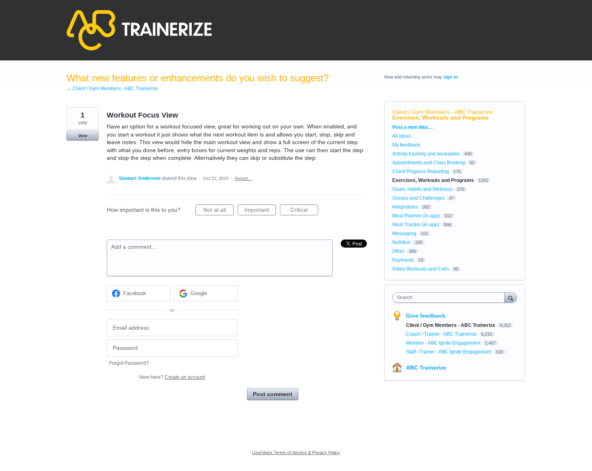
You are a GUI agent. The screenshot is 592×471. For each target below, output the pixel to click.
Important (260, 211)
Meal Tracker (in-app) (415, 224)
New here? (172, 377)
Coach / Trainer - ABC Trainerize (442, 334)
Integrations (405, 207)
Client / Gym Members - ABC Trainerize (442, 112)
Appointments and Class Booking (428, 162)
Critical (304, 211)
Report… (244, 178)
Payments (403, 260)
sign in (450, 76)
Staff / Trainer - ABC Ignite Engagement (449, 352)
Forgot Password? (129, 363)
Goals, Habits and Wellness (422, 189)
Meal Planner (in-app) (416, 216)
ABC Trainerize (426, 367)
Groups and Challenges (418, 198)
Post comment (272, 394)
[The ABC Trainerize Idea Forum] (139, 30)
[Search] (510, 297)
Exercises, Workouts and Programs (440, 117)
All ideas (401, 136)
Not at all (218, 211)
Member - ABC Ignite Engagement (444, 343)
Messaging (404, 233)
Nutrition (401, 242)
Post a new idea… (412, 127)
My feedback (406, 145)
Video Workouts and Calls (420, 269)
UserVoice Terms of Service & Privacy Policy (296, 452)
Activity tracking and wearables (426, 154)
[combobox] (450, 297)
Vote (82, 135)
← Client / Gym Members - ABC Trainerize (112, 88)
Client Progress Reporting (420, 171)
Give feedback (425, 315)
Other (398, 251)
